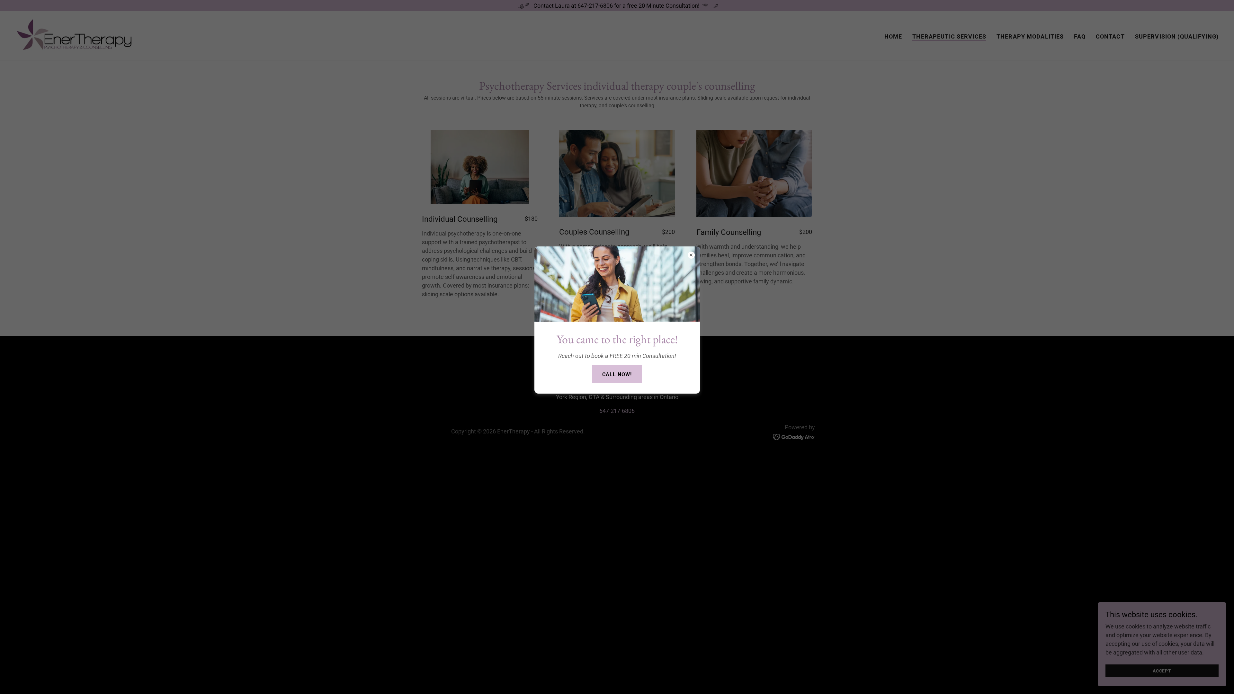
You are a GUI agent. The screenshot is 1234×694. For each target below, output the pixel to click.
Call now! (617, 374)
